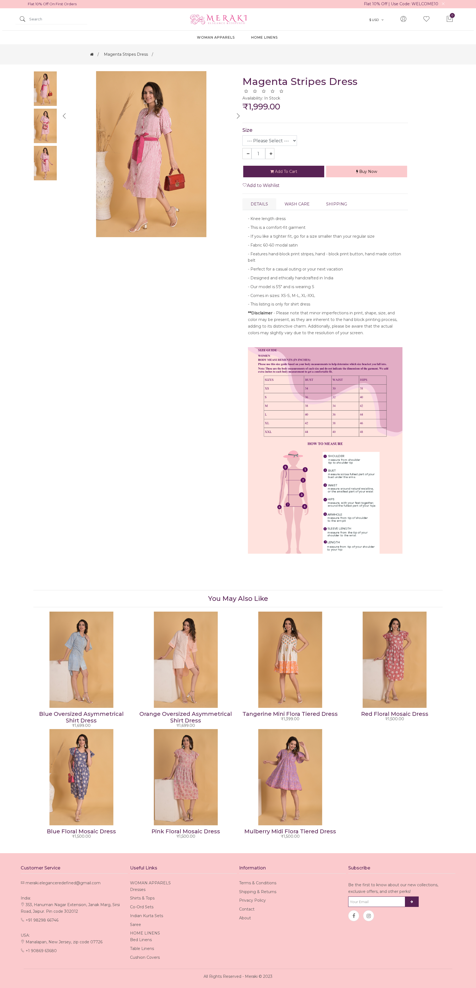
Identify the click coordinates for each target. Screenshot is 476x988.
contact (247, 909)
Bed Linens (141, 939)
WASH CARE (297, 204)
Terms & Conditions (257, 882)
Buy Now (367, 171)
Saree (135, 924)
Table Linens (142, 948)
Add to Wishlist (263, 185)
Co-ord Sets (141, 906)
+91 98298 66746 (42, 920)
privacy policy (252, 900)
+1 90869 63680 (41, 950)
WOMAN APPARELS (216, 37)
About (245, 917)
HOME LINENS (264, 37)
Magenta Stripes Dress (126, 54)
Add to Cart (285, 171)
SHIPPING (336, 204)
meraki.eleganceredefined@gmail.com (63, 882)
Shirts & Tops (142, 898)
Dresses (137, 889)
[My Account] (403, 19)
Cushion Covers (145, 957)
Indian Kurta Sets (146, 915)
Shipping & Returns (257, 891)
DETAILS (259, 204)
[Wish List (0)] (426, 19)
